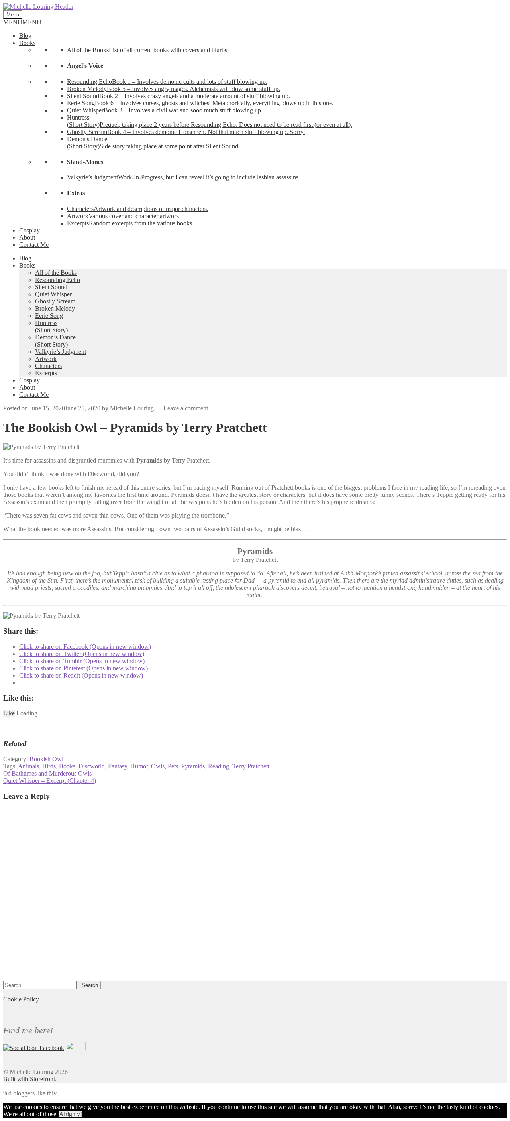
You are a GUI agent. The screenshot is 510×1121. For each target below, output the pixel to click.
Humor (139, 766)
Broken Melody (55, 308)
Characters (48, 366)
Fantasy (117, 766)
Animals (28, 766)
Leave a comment (185, 408)
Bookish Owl (46, 759)
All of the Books (56, 272)
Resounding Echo (57, 279)
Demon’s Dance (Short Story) (55, 341)
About (27, 237)
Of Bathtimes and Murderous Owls (47, 773)
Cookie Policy (21, 999)
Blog (25, 35)
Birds (49, 766)
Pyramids (193, 766)
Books (27, 42)
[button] (22, 22)
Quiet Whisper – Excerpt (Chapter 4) (49, 780)
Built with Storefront (29, 1079)
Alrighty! (70, 1114)
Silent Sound (51, 287)
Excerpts (46, 373)
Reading (218, 766)
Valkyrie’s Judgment (60, 351)
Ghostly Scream (55, 301)
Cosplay (29, 230)
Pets (173, 766)
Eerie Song (49, 315)
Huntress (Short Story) (51, 326)
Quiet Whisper (53, 294)
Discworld (91, 766)
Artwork (46, 358)
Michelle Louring (132, 408)
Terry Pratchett (250, 766)
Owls (158, 766)
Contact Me (34, 244)
